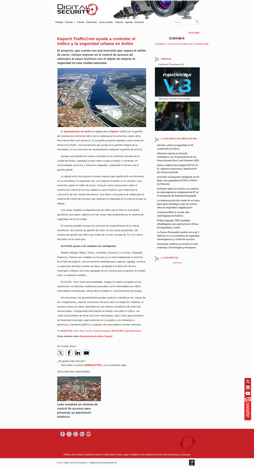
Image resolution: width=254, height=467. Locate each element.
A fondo (80, 22)
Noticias (69, 22)
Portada (59, 21)
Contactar (185, 454)
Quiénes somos (93, 454)
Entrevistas (91, 22)
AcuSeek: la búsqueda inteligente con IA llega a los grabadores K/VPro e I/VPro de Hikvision (178, 180)
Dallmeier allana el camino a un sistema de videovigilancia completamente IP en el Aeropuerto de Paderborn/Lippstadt (178, 192)
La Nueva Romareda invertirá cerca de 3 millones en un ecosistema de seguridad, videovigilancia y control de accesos (178, 236)
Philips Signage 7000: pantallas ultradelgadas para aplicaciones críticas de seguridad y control (177, 224)
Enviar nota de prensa (167, 454)
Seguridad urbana (133, 331)
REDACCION (66, 331)
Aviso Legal (122, 454)
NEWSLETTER (93, 365)
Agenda (129, 22)
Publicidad (108, 454)
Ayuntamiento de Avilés (77, 131)
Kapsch (114, 131)
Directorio (139, 22)
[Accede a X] (247, 381)
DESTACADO (117, 331)
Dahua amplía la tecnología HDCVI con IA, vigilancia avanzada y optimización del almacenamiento (177, 169)
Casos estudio (106, 22)
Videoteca (166, 58)
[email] (86, 352)
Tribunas (119, 22)
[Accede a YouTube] (247, 393)
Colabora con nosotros (142, 454)
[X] (60, 352)
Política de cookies (73, 454)
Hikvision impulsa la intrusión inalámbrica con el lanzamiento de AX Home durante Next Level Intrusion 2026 (178, 157)
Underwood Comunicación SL (103, 462)
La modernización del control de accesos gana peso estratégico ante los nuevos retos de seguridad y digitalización (178, 204)
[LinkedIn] (77, 352)
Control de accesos (102, 331)
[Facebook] (69, 352)
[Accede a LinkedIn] (247, 387)
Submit (197, 22)
